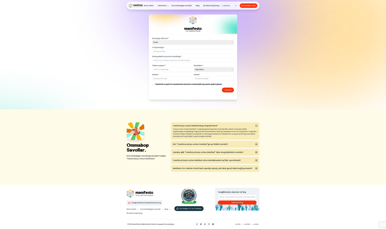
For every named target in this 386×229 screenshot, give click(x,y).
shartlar (238, 224)
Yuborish (227, 90)
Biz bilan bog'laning (211, 5)
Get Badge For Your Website (190, 208)
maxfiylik (247, 224)
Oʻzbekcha (226, 6)
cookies (256, 224)
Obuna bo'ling (237, 202)
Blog (197, 5)
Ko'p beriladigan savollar (181, 5)
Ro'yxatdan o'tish (248, 5)
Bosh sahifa (148, 5)
